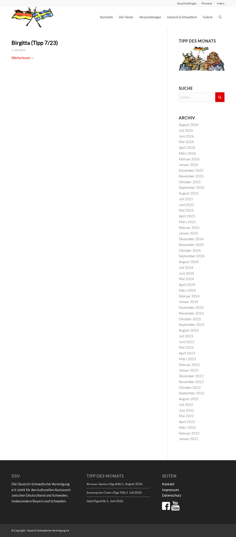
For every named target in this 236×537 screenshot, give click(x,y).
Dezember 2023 (191, 307)
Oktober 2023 (190, 319)
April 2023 (187, 353)
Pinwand (206, 3)
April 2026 (187, 147)
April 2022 (187, 422)
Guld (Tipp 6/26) (96, 501)
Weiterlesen (21, 58)
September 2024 (191, 256)
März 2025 (187, 222)
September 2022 (191, 393)
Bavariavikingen (187, 3)
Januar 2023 (188, 370)
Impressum (170, 490)
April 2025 (187, 216)
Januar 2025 (188, 233)
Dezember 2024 (191, 239)
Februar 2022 (189, 433)
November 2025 (191, 176)
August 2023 (189, 330)
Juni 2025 (186, 205)
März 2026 (187, 153)
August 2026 (189, 125)
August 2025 (189, 193)
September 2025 (191, 187)
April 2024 (187, 284)
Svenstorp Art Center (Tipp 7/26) (106, 492)
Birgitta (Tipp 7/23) (35, 42)
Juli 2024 (186, 267)
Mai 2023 (186, 347)
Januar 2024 (188, 302)
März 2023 (187, 359)
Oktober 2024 (190, 250)
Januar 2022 (188, 439)
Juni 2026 (186, 136)
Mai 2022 (186, 416)
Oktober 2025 (190, 182)
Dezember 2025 (191, 170)
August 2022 (189, 399)
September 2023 (191, 324)
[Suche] (219, 17)
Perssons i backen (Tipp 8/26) (104, 484)
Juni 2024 (186, 273)
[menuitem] (187, 3)
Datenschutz (171, 495)
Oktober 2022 (190, 387)
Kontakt (168, 484)
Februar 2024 (189, 296)
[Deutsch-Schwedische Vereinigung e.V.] (32, 17)
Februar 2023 (189, 365)
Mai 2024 (186, 279)
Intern (220, 3)
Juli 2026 (186, 130)
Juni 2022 (186, 410)
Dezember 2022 (191, 376)
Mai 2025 (186, 210)
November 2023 (191, 313)
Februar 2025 (189, 227)
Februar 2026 (189, 159)
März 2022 (187, 427)
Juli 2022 (186, 404)
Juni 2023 (186, 342)
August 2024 (189, 262)
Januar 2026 (188, 164)
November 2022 (191, 382)
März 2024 (187, 290)
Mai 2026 (186, 142)
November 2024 (191, 245)
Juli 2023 (186, 336)
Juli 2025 (186, 199)
